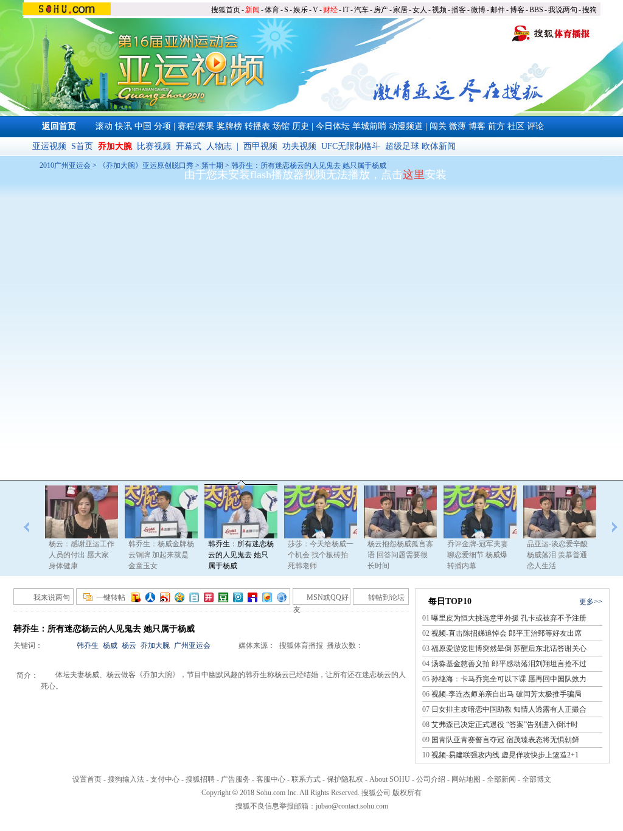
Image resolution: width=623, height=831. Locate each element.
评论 (535, 126)
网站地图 (466, 779)
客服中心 (270, 779)
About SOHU (389, 779)
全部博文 (536, 779)
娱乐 (300, 9)
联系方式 (306, 779)
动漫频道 (406, 126)
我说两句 (562, 9)
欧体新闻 (439, 146)
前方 (496, 126)
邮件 (497, 9)
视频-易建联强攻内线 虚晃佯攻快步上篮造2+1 (505, 755)
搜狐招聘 (200, 779)
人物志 (219, 146)
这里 (414, 175)
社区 (515, 126)
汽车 (361, 9)
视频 (439, 9)
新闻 (252, 9)
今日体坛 (333, 126)
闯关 (438, 126)
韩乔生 (88, 645)
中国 (142, 126)
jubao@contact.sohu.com (352, 806)
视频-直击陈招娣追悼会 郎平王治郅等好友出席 (506, 633)
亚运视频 (49, 146)
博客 (517, 9)
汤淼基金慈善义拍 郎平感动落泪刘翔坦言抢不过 (508, 663)
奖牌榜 (229, 126)
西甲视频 (260, 146)
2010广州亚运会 (65, 165)
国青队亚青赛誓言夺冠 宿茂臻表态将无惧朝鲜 (505, 739)
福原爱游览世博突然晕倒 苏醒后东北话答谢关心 (508, 648)
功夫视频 (299, 146)
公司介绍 (430, 779)
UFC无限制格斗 (350, 146)
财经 (330, 9)
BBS (536, 9)
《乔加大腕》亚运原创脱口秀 (147, 165)
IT (346, 9)
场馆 (281, 126)
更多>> (590, 601)
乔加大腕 (155, 645)
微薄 (457, 126)
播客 (458, 9)
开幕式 (188, 146)
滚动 (104, 126)
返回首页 (59, 126)
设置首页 (87, 779)
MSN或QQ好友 (321, 599)
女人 (419, 9)
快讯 (123, 126)
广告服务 (235, 779)
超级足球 (402, 146)
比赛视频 (154, 146)
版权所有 (407, 792)
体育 (272, 9)
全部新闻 (501, 779)
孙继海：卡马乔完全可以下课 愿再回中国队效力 (508, 679)
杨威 (110, 645)
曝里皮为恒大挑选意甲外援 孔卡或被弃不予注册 (508, 618)
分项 (162, 126)
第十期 (212, 165)
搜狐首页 (225, 9)
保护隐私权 (345, 779)
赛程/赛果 (196, 126)
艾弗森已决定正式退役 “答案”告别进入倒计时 (504, 724)
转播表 (257, 126)
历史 (300, 126)
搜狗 (589, 9)
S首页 (82, 146)
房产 (381, 9)
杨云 (129, 645)
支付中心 (164, 779)
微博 (478, 9)
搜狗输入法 (126, 779)
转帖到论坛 (386, 597)
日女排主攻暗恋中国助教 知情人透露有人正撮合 (508, 709)
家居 (400, 9)
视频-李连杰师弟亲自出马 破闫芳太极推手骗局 (506, 694)
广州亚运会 (192, 645)
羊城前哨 (369, 126)
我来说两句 (51, 597)
